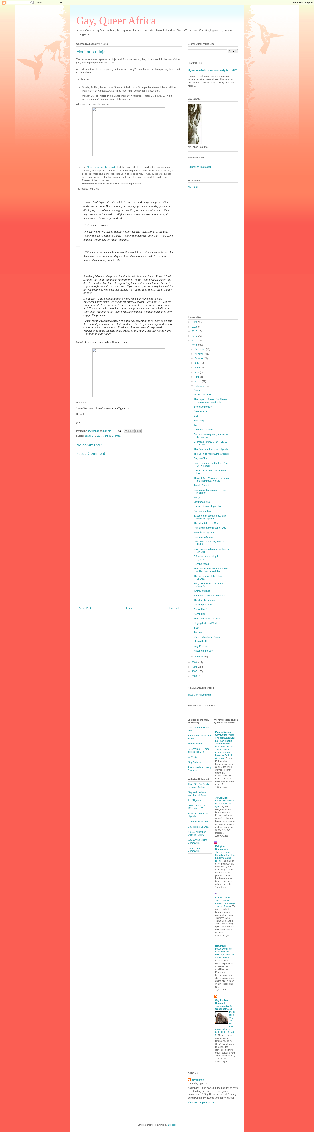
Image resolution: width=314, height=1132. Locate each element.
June (197, 367)
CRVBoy (192, 757)
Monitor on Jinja (202, 502)
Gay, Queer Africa (116, 21)
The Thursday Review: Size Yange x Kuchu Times (225, 903)
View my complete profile (201, 1102)
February (200, 386)
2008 (195, 667)
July (197, 363)
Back (196, 415)
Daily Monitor (103, 435)
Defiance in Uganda (204, 537)
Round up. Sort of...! (204, 604)
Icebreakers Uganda (198, 821)
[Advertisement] (129, 571)
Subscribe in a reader (200, 167)
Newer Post (85, 608)
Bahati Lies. (200, 614)
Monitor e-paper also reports (101, 167)
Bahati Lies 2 (201, 609)
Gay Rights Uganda (198, 826)
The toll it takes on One (206, 523)
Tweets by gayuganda (199, 694)
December (200, 349)
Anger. (197, 390)
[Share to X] (133, 431)
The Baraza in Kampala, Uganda (211, 449)
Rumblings (199, 420)
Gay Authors (194, 762)
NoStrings (220, 945)
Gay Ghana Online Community (197, 841)
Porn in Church (201, 485)
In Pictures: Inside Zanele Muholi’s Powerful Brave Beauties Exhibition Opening (224, 752)
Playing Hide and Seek (206, 623)
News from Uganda (204, 532)
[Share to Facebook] (136, 431)
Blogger (172, 1124)
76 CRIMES (221, 797)
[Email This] (126, 431)
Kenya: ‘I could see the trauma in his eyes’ (224, 803)
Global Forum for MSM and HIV (197, 807)
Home (129, 608)
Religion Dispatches (221, 848)
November (200, 354)
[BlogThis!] (129, 431)
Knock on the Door (203, 650)
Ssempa (116, 435)
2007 (195, 671)
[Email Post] (119, 431)
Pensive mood (201, 564)
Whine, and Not (202, 590)
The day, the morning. (205, 600)
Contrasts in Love (203, 511)
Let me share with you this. (208, 506)
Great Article (200, 411)
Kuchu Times (222, 897)
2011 (195, 340)
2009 (195, 662)
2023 (195, 322)
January (199, 656)
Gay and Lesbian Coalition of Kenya (197, 794)
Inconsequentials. (203, 394)
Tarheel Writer (195, 743)
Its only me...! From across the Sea (198, 750)
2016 (195, 336)
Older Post (173, 608)
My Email (193, 187)
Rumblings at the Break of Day (210, 527)
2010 (195, 345)
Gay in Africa (200, 458)
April (197, 376)
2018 (195, 326)
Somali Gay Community (194, 849)
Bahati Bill (89, 435)
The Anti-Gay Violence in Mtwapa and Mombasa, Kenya (211, 479)
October (199, 358)
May (197, 372)
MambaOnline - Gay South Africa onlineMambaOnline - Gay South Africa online (225, 738)
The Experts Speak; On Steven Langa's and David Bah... (210, 401)
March (198, 381)
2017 (195, 331)
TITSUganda (194, 800)
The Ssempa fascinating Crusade (211, 453)
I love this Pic (201, 641)
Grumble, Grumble (203, 429)
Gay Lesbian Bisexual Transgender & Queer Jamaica (223, 1004)
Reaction (198, 632)
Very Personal (201, 646)
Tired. (197, 425)
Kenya (197, 497)
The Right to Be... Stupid (207, 618)
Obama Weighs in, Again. (207, 637)
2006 (195, 676)
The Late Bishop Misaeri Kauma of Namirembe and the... (211, 570)
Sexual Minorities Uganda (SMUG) (197, 833)
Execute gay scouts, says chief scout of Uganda (210, 517)
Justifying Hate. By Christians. (210, 595)
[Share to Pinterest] (140, 431)
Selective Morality (203, 406)
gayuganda (198, 1079)
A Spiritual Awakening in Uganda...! (206, 558)
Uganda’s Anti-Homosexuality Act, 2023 (212, 70)
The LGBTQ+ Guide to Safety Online (198, 786)
